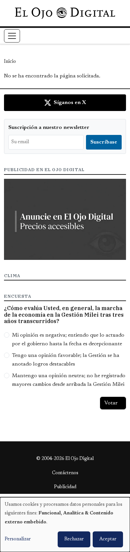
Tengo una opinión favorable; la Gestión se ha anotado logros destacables (65, 360)
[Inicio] (65, 13)
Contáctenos (65, 473)
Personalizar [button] (18, 539)
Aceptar (107, 539)
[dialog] (65, 524)
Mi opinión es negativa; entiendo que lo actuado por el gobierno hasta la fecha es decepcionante (68, 340)
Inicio (10, 61)
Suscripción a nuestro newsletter (48, 127)
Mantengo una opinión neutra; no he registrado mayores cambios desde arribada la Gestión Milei (68, 380)
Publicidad (65, 487)
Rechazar (74, 539)
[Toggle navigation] (12, 36)
